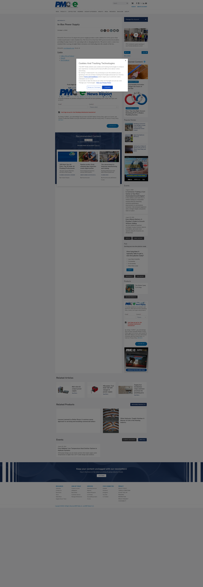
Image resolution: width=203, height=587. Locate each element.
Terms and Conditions (91, 77)
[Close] (125, 60)
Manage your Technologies (94, 87)
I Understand (107, 87)
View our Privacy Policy (103, 83)
